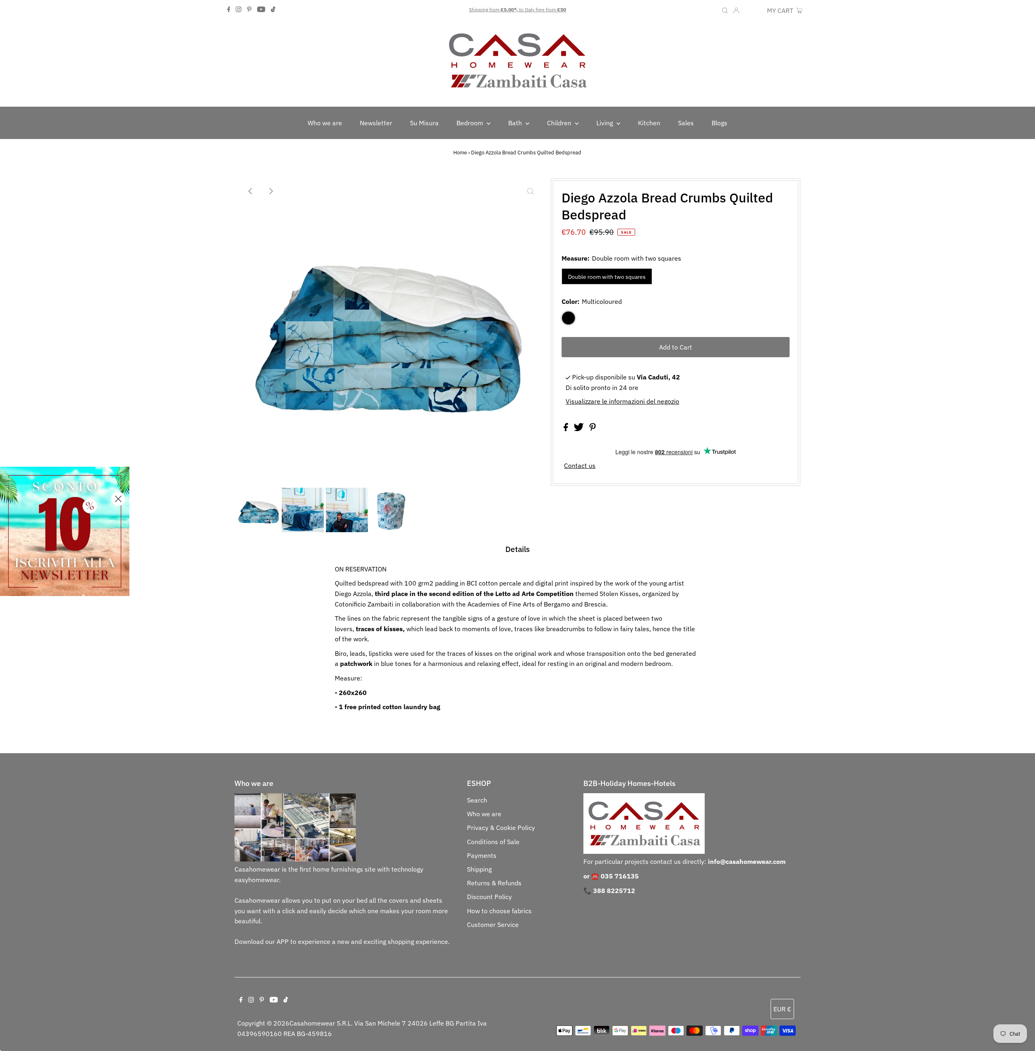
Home (460, 152)
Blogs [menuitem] (719, 123)
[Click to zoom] (530, 191)
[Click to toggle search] (725, 9)
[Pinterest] (249, 9)
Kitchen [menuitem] (649, 123)
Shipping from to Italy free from (517, 9)
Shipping (479, 869)
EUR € (754, 10)
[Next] (270, 191)
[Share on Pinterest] (592, 429)
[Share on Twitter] (579, 429)
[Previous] (251, 191)
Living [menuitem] (605, 123)
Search (477, 800)
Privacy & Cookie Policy (501, 828)
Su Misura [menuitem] (424, 123)
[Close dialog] (118, 499)
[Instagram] (238, 9)
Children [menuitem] (560, 123)
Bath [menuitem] (516, 123)
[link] (64, 531)
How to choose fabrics (499, 911)
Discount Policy (489, 897)
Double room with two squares (607, 276)
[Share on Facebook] (567, 429)
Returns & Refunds (494, 883)
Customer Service (493, 924)
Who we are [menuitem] (325, 123)
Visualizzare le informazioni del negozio (622, 401)
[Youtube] (261, 9)
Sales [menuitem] (686, 123)
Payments (481, 855)
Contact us (580, 465)
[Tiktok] (273, 9)
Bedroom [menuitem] (470, 123)
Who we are (484, 814)
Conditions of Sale (493, 842)
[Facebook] (228, 9)
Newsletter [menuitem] (376, 123)
